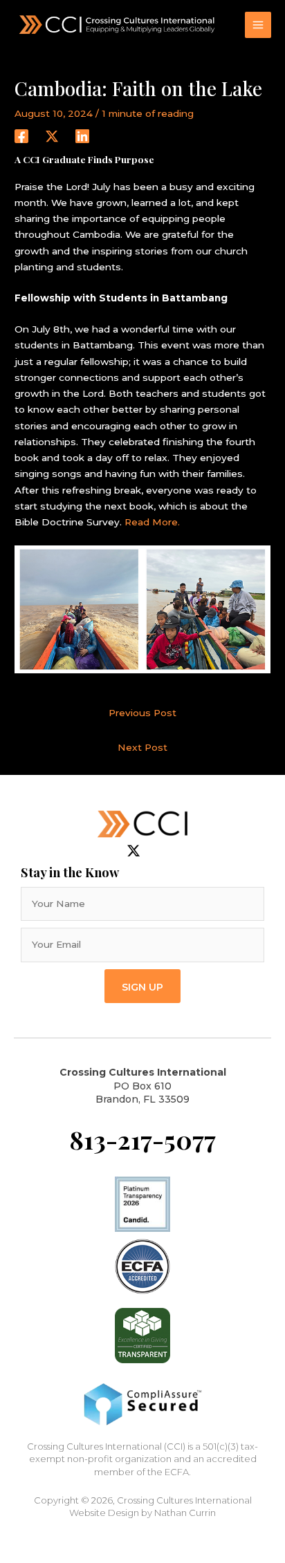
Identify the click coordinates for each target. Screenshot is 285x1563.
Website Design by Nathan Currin (142, 1512)
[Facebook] (21, 136)
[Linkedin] (82, 136)
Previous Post (142, 712)
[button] (142, 986)
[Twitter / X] (52, 136)
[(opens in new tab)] (142, 1265)
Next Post (142, 747)
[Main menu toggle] (258, 25)
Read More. (152, 521)
